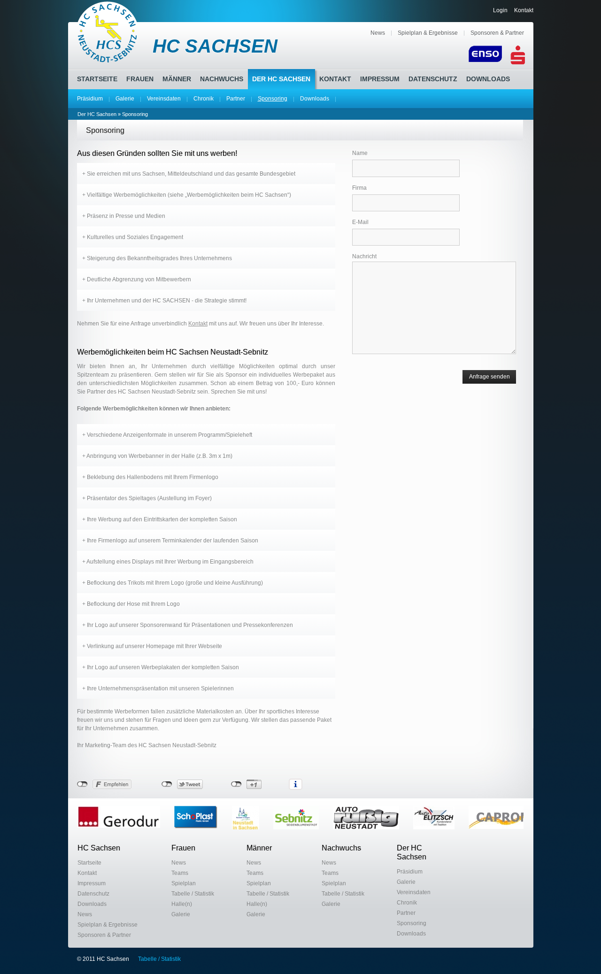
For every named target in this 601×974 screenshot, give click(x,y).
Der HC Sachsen (281, 79)
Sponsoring (272, 98)
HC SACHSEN (215, 46)
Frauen (140, 79)
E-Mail (360, 222)
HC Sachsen (98, 848)
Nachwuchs (221, 79)
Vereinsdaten (164, 98)
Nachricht (364, 256)
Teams (179, 873)
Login (500, 10)
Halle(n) (181, 904)
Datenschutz (432, 79)
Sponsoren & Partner (497, 33)
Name (360, 153)
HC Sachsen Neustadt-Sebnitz (108, 31)
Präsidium (90, 98)
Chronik (203, 98)
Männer (176, 79)
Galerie (125, 98)
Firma (359, 188)
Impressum (380, 79)
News (377, 33)
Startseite (97, 79)
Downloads (314, 98)
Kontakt (523, 10)
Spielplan (183, 883)
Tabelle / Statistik (192, 893)
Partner (235, 98)
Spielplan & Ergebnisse (428, 33)
